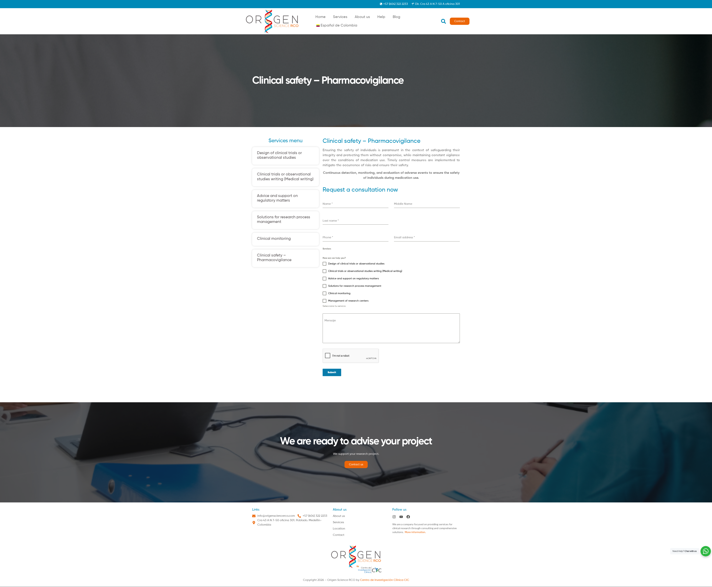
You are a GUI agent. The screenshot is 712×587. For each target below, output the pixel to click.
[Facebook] (408, 517)
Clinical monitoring (274, 239)
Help (381, 17)
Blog (396, 17)
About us (362, 17)
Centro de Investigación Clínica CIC (384, 580)
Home (320, 17)
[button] (443, 21)
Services (340, 17)
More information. (415, 532)
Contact (338, 535)
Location (339, 528)
